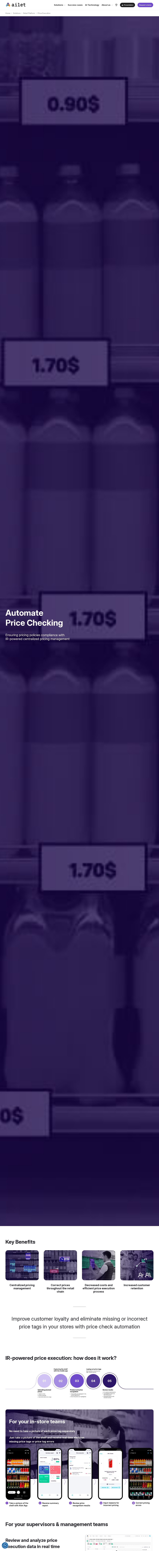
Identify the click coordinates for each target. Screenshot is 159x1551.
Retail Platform (29, 13)
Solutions (16, 13)
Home (7, 13)
